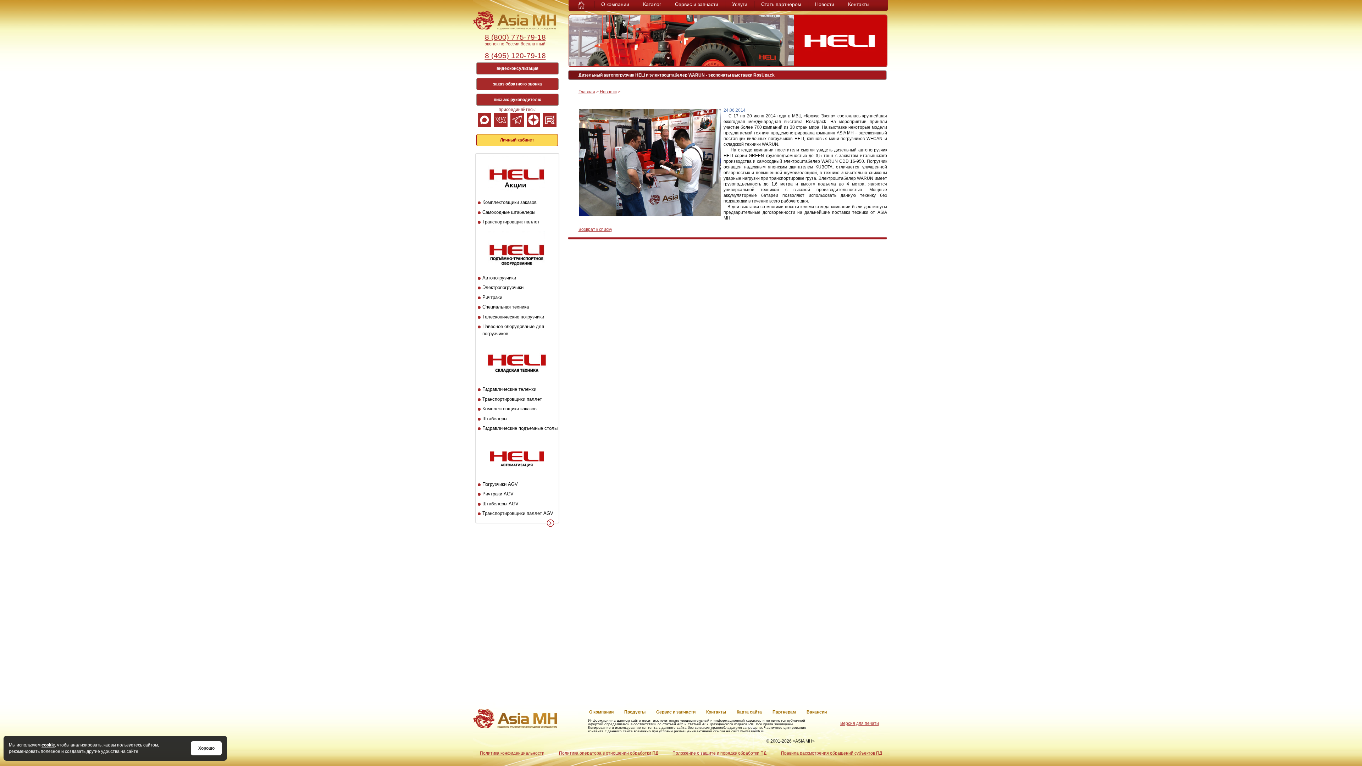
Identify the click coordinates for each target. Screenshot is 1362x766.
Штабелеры (494, 418)
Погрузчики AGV (500, 484)
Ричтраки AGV (498, 493)
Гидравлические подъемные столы (520, 428)
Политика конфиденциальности (512, 753)
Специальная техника (505, 307)
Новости (824, 4)
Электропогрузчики (503, 287)
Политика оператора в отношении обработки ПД (608, 753)
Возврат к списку (595, 229)
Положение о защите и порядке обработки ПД (719, 753)
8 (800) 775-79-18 (515, 37)
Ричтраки (492, 297)
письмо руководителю (517, 99)
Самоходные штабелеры (508, 212)
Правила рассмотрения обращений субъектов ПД (831, 753)
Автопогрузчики (499, 278)
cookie (48, 745)
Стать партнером (781, 4)
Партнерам (784, 712)
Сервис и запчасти (696, 4)
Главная (586, 91)
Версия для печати (859, 723)
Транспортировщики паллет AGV (517, 513)
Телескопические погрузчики (513, 317)
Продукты (635, 712)
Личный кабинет (517, 140)
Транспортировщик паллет (510, 221)
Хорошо (206, 748)
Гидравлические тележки (509, 389)
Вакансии (817, 712)
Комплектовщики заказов (509, 202)
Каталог (652, 4)
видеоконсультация (517, 68)
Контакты (858, 4)
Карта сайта (749, 712)
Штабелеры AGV (500, 503)
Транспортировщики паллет (512, 399)
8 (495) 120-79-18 (515, 55)
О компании (615, 4)
